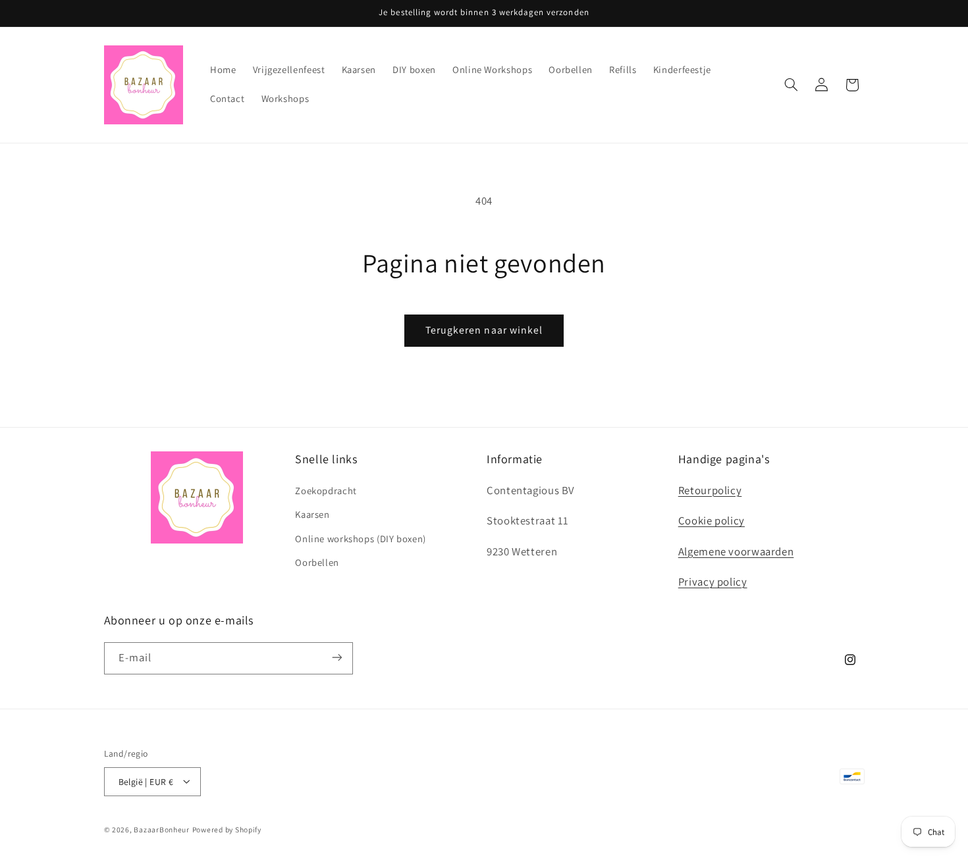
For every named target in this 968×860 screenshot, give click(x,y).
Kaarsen (312, 514)
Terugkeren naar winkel (484, 330)
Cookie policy (711, 520)
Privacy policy (712, 581)
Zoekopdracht (326, 490)
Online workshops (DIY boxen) (360, 538)
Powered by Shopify (226, 829)
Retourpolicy (710, 489)
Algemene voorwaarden (736, 551)
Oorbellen (317, 562)
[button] (791, 85)
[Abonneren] (336, 658)
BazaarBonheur (162, 829)
